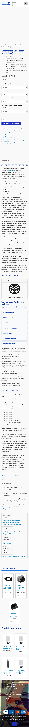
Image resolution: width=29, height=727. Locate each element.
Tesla (7, 144)
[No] (27, 721)
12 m (4, 534)
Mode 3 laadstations (19, 138)
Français (8, 704)
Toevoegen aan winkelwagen (11, 123)
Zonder (5, 520)
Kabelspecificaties (10, 333)
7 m (18, 532)
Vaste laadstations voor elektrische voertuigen (13, 140)
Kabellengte (5, 91)
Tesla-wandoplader (13, 144)
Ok (14, 723)
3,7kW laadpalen (12, 128)
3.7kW (6, 142)
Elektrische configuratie (11, 328)
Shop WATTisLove (11, 692)
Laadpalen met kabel (11, 45)
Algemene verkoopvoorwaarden (15, 694)
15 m (7, 534)
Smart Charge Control (7, 84)
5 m (4, 532)
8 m (20, 532)
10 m (23, 532)
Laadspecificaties (9, 312)
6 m (15, 532)
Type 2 (17, 397)
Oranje (9, 543)
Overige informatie (10, 343)
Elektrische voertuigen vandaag (15, 684)
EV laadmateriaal (10, 686)
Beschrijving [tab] (5, 160)
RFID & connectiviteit (11, 323)
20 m (10, 534)
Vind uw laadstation (11, 688)
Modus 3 (10, 170)
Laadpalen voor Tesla (13, 136)
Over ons (8, 696)
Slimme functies (9, 317)
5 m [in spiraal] (9, 532)
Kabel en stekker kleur (8, 98)
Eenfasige (10, 142)
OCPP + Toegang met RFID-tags (16, 556)
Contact (8, 698)
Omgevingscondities (10, 338)
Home (3, 45)
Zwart (4, 543)
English (8, 706)
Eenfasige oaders (15, 130)
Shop (7, 690)
